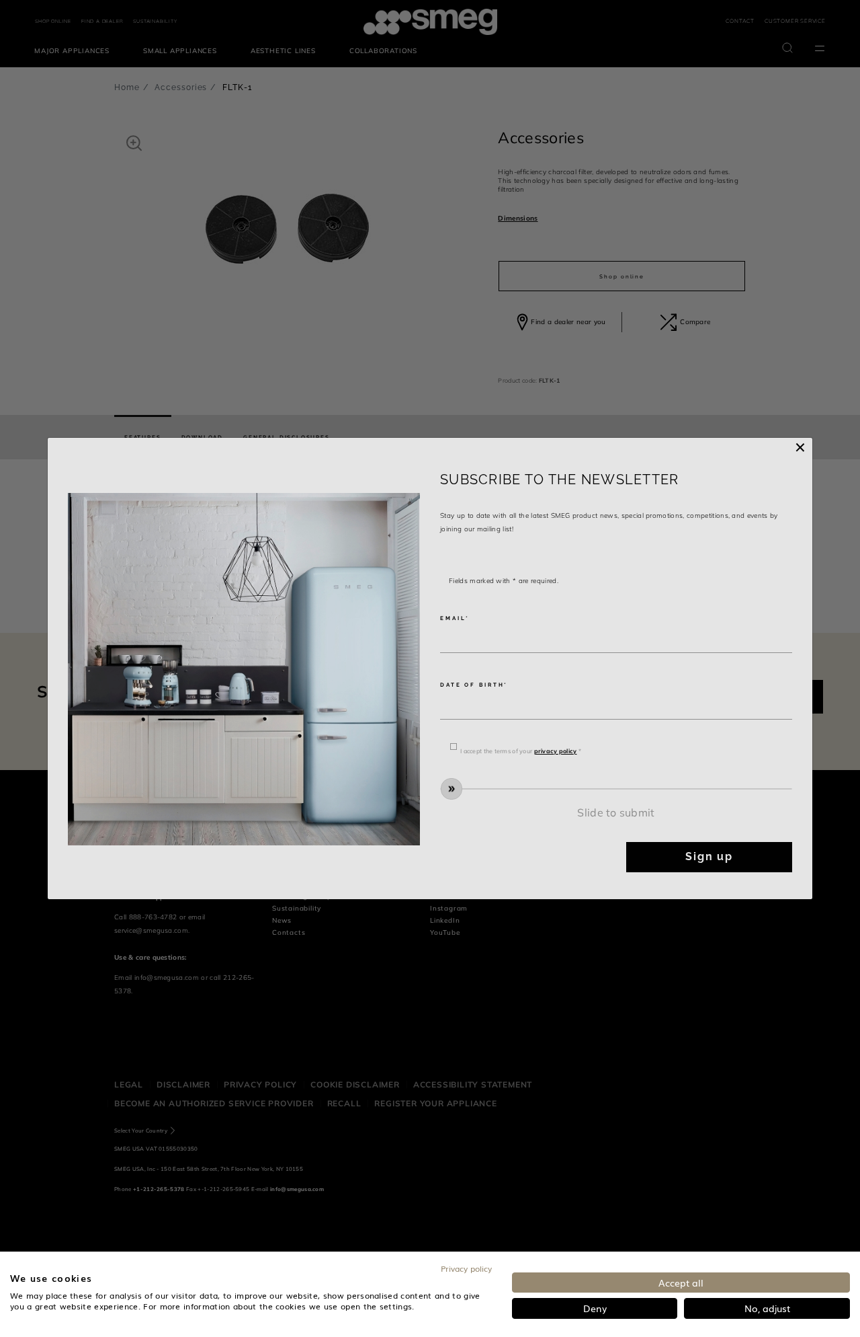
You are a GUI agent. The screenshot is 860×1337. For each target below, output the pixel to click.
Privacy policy (466, 1268)
